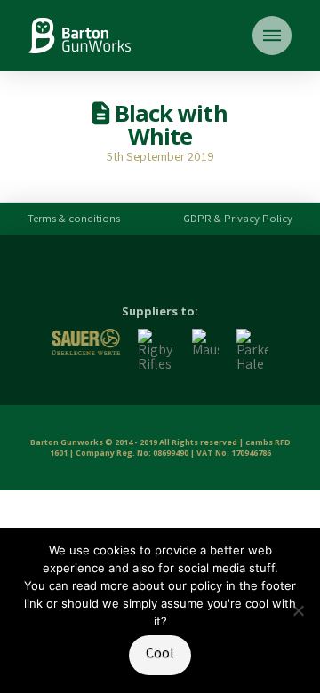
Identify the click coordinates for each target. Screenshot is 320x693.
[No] (298, 610)
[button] (272, 35)
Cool (160, 652)
